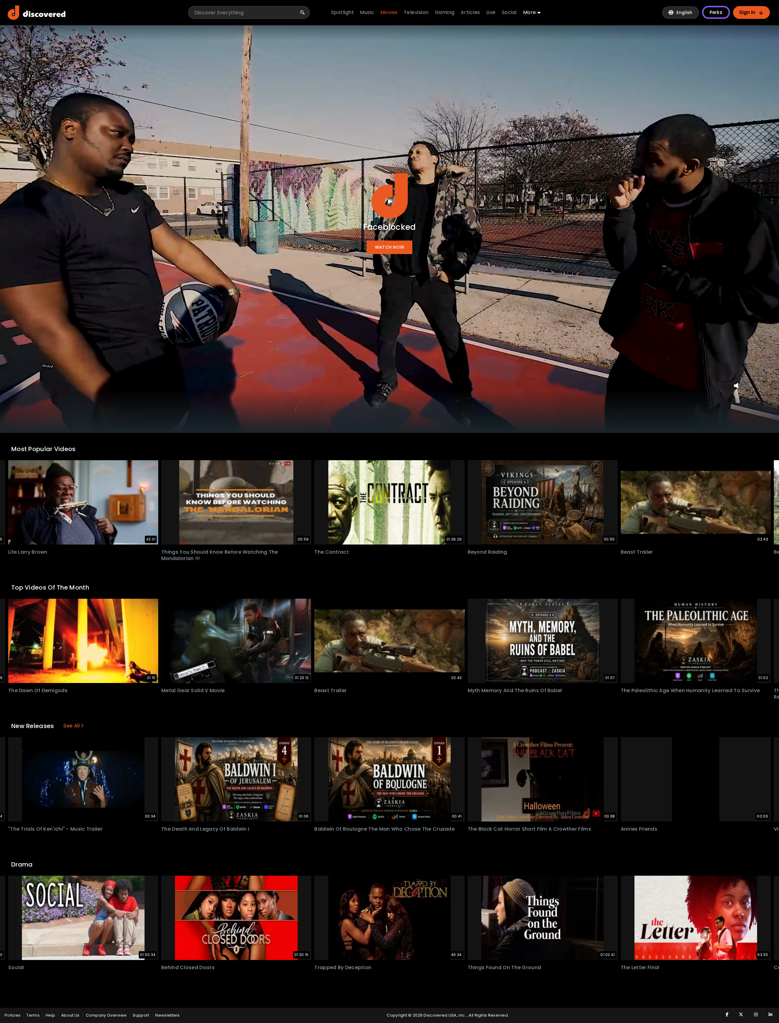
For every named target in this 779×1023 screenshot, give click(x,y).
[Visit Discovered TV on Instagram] (752, 1014)
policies (12, 1015)
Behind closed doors (188, 967)
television (416, 12)
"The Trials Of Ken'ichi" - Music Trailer (55, 828)
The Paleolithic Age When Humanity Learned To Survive (690, 690)
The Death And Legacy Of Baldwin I (205, 828)
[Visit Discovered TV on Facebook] (723, 1014)
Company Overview (106, 1015)
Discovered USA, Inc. (445, 1015)
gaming (445, 12)
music (367, 12)
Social (16, 967)
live (491, 12)
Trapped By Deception (342, 967)
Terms (33, 1015)
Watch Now (389, 247)
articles (470, 12)
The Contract (331, 551)
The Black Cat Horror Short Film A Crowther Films (529, 828)
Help (50, 1015)
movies (389, 12)
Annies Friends (639, 828)
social (509, 12)
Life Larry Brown (27, 551)
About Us (70, 1015)
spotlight (342, 12)
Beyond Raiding (487, 551)
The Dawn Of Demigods (38, 690)
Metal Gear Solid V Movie (193, 690)
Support (141, 1015)
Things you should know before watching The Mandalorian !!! (219, 555)
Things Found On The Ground (504, 967)
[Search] (302, 12)
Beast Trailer (637, 551)
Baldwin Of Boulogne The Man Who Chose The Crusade (384, 828)
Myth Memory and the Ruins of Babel (515, 690)
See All (71, 725)
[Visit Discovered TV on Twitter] (737, 1014)
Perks (716, 12)
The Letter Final (640, 967)
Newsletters (167, 1015)
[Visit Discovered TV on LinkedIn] (767, 1014)
